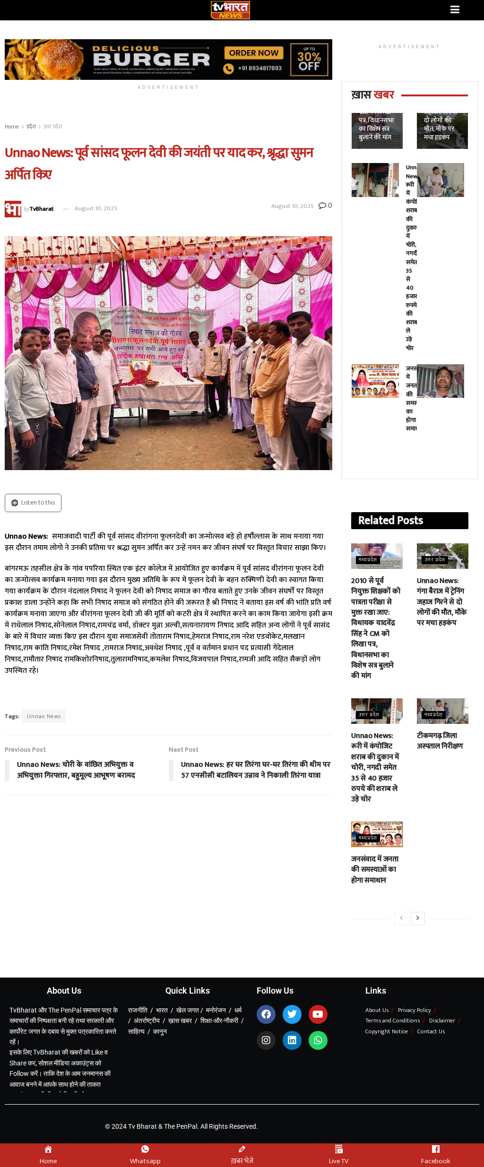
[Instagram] (266, 1040)
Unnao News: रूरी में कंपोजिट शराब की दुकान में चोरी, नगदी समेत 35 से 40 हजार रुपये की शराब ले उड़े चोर (415, 257)
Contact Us (431, 1031)
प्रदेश (31, 126)
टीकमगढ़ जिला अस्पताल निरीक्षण (440, 741)
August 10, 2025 (96, 208)
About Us (377, 1010)
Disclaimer (442, 1020)
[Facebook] (266, 1014)
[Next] (418, 918)
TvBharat (41, 208)
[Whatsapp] (318, 1040)
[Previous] (401, 918)
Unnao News (44, 716)
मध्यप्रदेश (368, 560)
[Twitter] (292, 1014)
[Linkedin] (292, 1040)
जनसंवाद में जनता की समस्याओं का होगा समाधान (374, 870)
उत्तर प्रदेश (52, 126)
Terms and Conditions (392, 1020)
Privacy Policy (414, 1010)
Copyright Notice (386, 1031)
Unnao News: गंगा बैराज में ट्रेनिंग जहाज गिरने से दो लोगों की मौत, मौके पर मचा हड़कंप (442, 602)
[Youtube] (318, 1014)
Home (12, 126)
